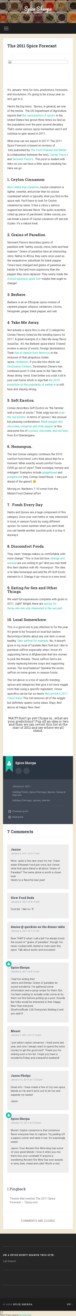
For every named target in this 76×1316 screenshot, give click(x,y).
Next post (17, 816)
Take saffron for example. (33, 640)
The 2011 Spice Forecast (32, 46)
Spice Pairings (37, 792)
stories (46, 800)
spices (37, 800)
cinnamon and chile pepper (37, 426)
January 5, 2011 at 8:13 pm (25, 901)
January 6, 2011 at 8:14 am (25, 971)
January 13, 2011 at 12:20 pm (26, 1079)
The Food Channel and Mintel (48, 150)
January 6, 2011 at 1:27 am (25, 930)
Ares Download (25, 1315)
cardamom (21, 362)
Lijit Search (9, 1261)
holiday (16, 800)
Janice (16, 849)
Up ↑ (70, 1304)
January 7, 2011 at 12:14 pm (26, 1035)
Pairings (27, 800)
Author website (26, 771)
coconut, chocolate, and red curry (48, 430)
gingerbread (49, 472)
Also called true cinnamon (23, 187)
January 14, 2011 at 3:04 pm (26, 1122)
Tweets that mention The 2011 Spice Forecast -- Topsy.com (32, 1200)
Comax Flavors (59, 154)
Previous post (20, 811)
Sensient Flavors (22, 159)
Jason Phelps (21, 1075)
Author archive (18, 771)
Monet (15, 1031)
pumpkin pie (14, 477)
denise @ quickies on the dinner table (38, 927)
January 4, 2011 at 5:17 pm (25, 853)
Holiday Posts (20, 792)
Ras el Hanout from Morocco (32, 353)
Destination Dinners (19, 366)
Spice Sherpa (38, 8)
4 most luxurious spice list (23, 278)
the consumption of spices (39, 115)
